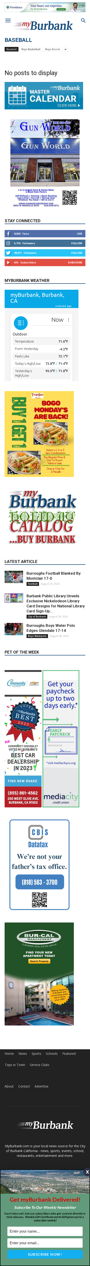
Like (79, 233)
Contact (24, 1086)
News (22, 1054)
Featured (69, 1054)
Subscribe (75, 262)
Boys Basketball (30, 49)
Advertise (41, 1086)
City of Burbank (37, 616)
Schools (52, 1054)
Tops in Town (15, 1065)
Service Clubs (39, 1065)
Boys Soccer (52, 49)
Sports (36, 1054)
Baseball (11, 49)
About (9, 1086)
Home (9, 1054)
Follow (76, 243)
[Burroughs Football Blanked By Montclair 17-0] (14, 577)
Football (33, 583)
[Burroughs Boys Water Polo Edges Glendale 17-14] (14, 629)
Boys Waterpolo (37, 636)
